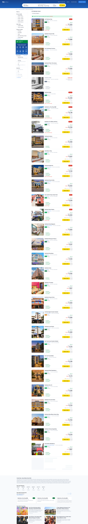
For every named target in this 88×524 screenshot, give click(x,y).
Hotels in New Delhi (21, 9)
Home (17, 9)
